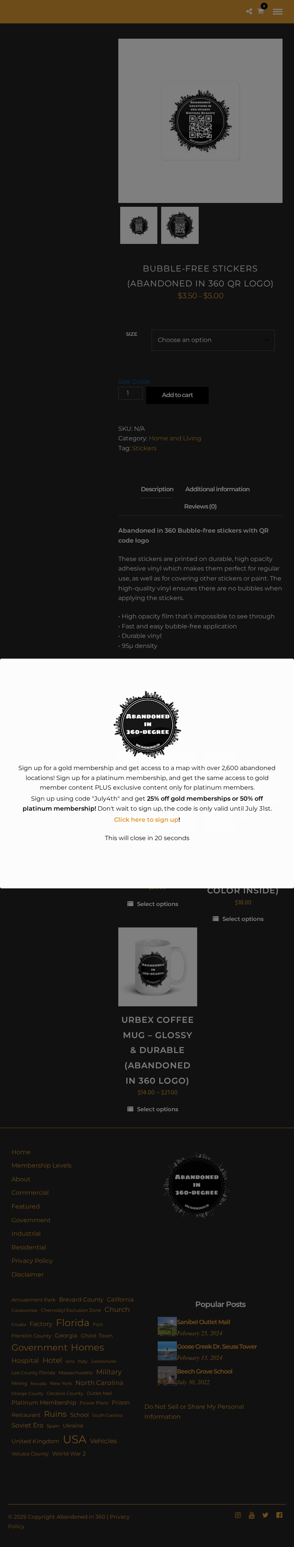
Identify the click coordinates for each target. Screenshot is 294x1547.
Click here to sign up (146, 819)
